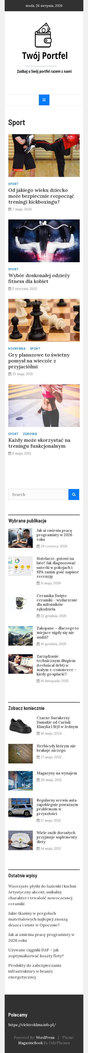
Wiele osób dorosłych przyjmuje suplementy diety (57, 837)
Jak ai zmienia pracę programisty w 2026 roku (54, 535)
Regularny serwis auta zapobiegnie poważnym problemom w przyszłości (57, 807)
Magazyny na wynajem (57, 773)
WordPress (45, 1037)
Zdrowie (30, 434)
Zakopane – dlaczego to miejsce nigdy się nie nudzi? (58, 632)
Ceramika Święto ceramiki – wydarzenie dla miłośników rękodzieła (57, 602)
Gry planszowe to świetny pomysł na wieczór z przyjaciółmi (39, 360)
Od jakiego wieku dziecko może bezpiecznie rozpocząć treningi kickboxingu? (41, 196)
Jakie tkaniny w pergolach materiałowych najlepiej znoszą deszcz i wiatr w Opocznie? (37, 919)
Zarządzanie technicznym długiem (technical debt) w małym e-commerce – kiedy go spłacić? (57, 665)
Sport (13, 184)
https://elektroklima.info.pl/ (32, 1025)
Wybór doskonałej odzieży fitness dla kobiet (39, 278)
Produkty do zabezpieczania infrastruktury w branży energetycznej (34, 971)
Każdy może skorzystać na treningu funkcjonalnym (39, 443)
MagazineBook (30, 1043)
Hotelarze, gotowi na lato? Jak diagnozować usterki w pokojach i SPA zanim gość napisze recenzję (58, 567)
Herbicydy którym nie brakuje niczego (56, 748)
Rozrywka (16, 349)
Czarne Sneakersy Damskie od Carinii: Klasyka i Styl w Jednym (57, 722)
